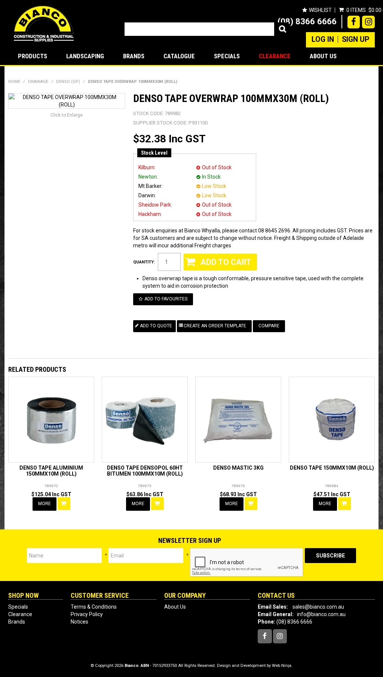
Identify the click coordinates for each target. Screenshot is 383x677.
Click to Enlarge (66, 115)
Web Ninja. (282, 665)
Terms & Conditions (94, 607)
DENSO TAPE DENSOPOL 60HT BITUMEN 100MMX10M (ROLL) (145, 470)
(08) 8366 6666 (307, 21)
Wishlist (320, 10)
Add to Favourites (165, 299)
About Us (323, 56)
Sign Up (355, 39)
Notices (79, 622)
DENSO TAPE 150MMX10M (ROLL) (332, 468)
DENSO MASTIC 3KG (238, 468)
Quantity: (144, 262)
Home (14, 81)
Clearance (275, 56)
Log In (323, 39)
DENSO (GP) (68, 81)
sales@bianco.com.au (318, 607)
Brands (133, 56)
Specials (227, 56)
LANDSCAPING (85, 56)
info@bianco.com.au (321, 614)
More (44, 503)
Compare (268, 325)
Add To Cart (64, 503)
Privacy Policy (87, 614)
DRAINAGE (38, 81)
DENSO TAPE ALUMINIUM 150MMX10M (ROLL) (51, 470)
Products (32, 56)
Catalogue (179, 56)
